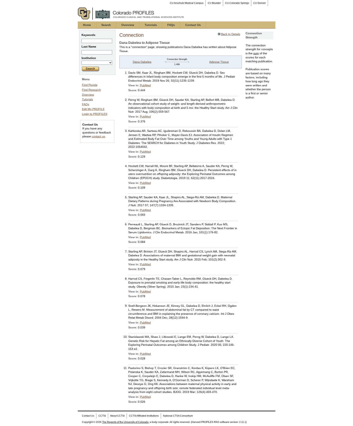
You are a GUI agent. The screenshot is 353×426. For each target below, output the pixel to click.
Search (106, 25)
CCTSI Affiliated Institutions (144, 415)
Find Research (91, 89)
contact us (98, 136)
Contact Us (193, 25)
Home (87, 25)
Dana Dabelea (142, 61)
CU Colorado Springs (237, 3)
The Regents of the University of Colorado (125, 422)
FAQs (171, 25)
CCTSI (102, 415)
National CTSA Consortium (178, 415)
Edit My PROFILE (93, 109)
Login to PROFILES (94, 114)
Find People (89, 85)
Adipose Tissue (219, 61)
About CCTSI (117, 415)
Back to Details (230, 34)
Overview (127, 25)
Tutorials (151, 25)
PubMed (145, 85)
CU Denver (259, 3)
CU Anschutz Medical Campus (186, 3)
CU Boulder (214, 3)
